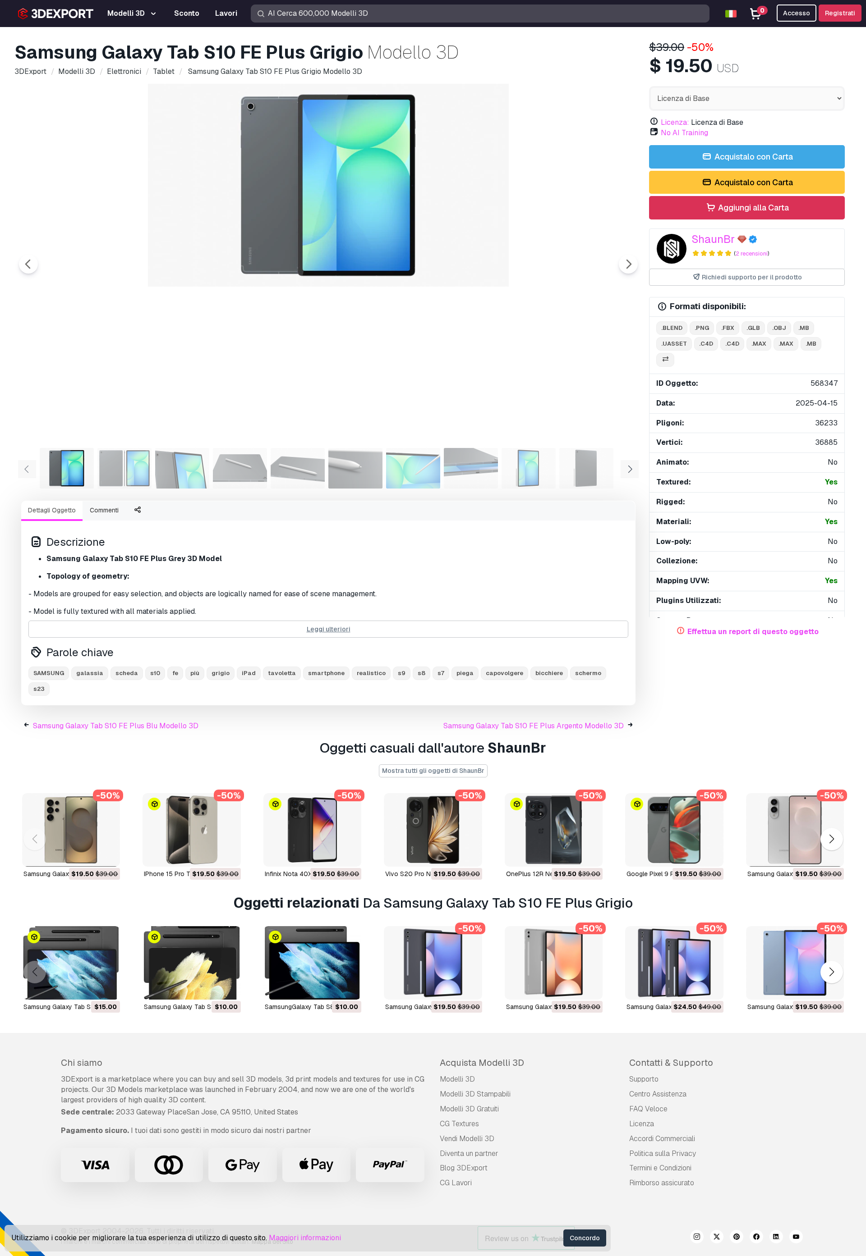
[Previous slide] (28, 264)
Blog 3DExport (464, 1168)
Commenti (104, 510)
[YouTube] (796, 1238)
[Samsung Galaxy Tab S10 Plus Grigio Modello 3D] (433, 963)
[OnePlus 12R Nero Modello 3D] (554, 830)
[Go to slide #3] (182, 468)
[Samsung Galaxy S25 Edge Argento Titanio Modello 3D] (795, 830)
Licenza (641, 1123)
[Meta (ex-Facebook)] (756, 1238)
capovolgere (504, 673)
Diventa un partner (469, 1153)
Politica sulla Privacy (662, 1153)
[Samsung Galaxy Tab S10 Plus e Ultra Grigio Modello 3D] (674, 963)
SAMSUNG (48, 673)
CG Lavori (456, 1182)
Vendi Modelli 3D (467, 1138)
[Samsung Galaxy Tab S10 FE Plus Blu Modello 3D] (795, 963)
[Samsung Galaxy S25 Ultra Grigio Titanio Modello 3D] (71, 830)
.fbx (727, 328)
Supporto (644, 1079)
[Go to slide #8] (471, 468)
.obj (779, 328)
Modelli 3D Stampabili (475, 1094)
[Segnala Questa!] (107, 854)
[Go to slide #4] (240, 468)
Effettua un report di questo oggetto (753, 631)
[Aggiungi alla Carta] (88, 854)
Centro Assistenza (657, 1094)
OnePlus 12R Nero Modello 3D (550, 874)
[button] (831, 839)
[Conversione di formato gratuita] (665, 359)
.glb (753, 328)
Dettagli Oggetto (52, 510)
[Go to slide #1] (67, 468)
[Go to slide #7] (413, 468)
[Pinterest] (737, 1238)
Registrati (840, 13)
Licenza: (675, 122)
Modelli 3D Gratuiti (469, 1109)
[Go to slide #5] (298, 468)
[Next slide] (628, 264)
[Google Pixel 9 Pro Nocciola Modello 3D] (674, 830)
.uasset (674, 343)
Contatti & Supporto (671, 1063)
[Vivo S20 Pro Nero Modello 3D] (433, 830)
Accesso (796, 13)
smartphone (326, 673)
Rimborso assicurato (661, 1182)
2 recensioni (752, 253)
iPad (249, 673)
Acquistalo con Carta (753, 156)
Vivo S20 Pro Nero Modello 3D (430, 874)
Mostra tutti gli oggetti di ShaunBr (433, 771)
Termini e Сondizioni (660, 1168)
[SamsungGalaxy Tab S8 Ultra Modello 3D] (312, 963)
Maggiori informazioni (305, 1237)
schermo (588, 673)
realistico (371, 673)
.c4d (706, 343)
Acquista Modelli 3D (482, 1063)
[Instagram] (697, 1238)
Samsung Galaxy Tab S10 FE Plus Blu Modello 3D (115, 726)
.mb (803, 328)
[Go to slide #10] (586, 468)
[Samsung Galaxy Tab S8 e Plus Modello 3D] (191, 963)
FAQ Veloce (648, 1109)
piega (465, 673)
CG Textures (459, 1123)
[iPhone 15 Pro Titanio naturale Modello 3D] (191, 830)
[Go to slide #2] (124, 468)
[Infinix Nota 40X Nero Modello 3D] (312, 830)
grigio (221, 673)
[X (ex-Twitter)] (717, 1238)
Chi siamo (81, 1063)
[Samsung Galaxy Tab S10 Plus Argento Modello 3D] (554, 963)
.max (758, 343)
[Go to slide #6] (355, 468)
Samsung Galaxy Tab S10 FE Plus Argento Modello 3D (533, 726)
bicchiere (549, 673)
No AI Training (684, 132)
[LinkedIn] (776, 1238)
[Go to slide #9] (529, 468)
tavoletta (282, 673)
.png (702, 328)
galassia (89, 673)
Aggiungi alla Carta (752, 207)
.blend (671, 328)
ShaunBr (713, 239)
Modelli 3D (457, 1079)
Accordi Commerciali (662, 1138)
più (194, 673)
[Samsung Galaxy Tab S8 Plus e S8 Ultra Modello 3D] (71, 963)
